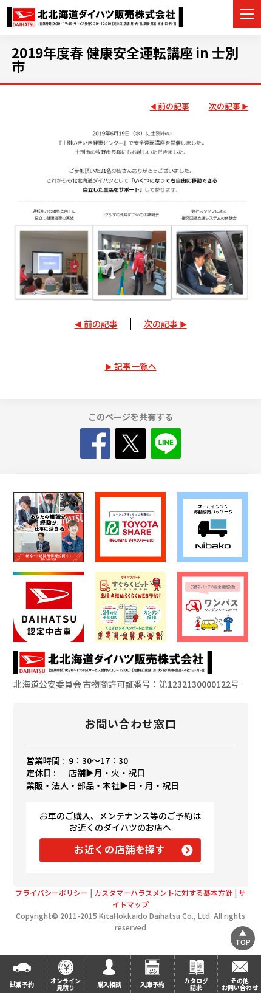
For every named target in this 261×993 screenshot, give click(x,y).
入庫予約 (152, 984)
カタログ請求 (196, 984)
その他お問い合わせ (240, 984)
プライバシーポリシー (51, 892)
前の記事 (173, 106)
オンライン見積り (65, 984)
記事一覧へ (135, 366)
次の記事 (224, 106)
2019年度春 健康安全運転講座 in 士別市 (125, 59)
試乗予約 (22, 984)
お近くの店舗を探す (120, 849)
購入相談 (109, 984)
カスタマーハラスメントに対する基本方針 (163, 892)
